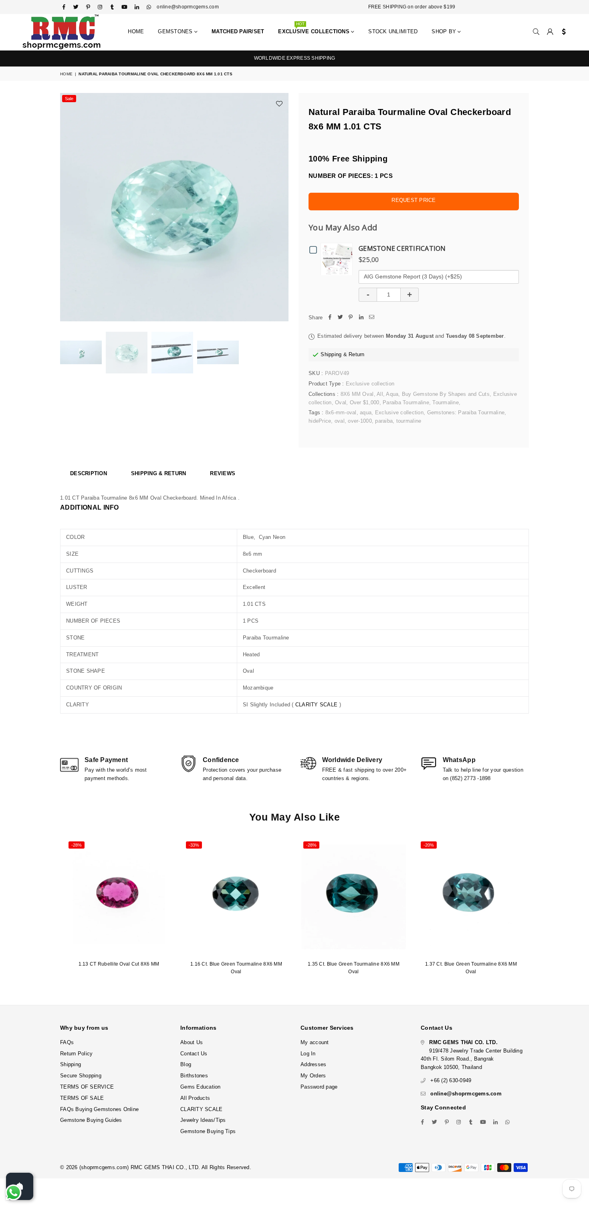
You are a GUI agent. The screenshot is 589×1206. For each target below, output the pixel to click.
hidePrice (320, 421)
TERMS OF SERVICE (87, 1087)
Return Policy (76, 1054)
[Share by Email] (371, 318)
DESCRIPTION (88, 473)
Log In (308, 1054)
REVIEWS (222, 473)
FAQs (67, 1042)
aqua (365, 412)
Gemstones (176, 31)
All (380, 394)
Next (281, 207)
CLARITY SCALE (316, 705)
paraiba (384, 421)
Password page (319, 1087)
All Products (195, 1098)
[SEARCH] (536, 32)
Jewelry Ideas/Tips (203, 1120)
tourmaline (409, 421)
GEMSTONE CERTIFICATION (402, 248)
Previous (67, 207)
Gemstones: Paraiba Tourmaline (466, 412)
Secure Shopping (80, 1076)
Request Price (413, 200)
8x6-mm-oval (341, 412)
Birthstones (194, 1076)
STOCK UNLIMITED (393, 31)
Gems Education (200, 1087)
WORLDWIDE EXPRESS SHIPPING (294, 58)
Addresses (313, 1064)
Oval (340, 402)
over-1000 (359, 421)
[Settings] (562, 32)
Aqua (392, 394)
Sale (69, 98)
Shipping (331, 354)
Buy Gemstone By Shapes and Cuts (446, 394)
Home (136, 31)
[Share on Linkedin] (361, 318)
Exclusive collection (399, 412)
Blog (185, 1064)
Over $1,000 (364, 402)
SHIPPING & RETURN (158, 473)
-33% (194, 845)
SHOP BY (445, 31)
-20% (429, 845)
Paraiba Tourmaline (406, 402)
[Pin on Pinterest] (350, 318)
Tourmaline (445, 402)
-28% (76, 845)
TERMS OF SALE (82, 1098)
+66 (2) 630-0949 (450, 1080)
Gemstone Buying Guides (91, 1120)
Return (357, 354)
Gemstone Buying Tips (208, 1131)
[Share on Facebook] (330, 318)
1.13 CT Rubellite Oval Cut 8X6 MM (119, 964)
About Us (191, 1042)
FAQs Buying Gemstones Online (99, 1109)
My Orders (313, 1076)
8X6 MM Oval (357, 394)
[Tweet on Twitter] (340, 318)
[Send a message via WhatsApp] (13, 1192)
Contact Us (194, 1054)
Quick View (338, 258)
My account (315, 1042)
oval (340, 421)
